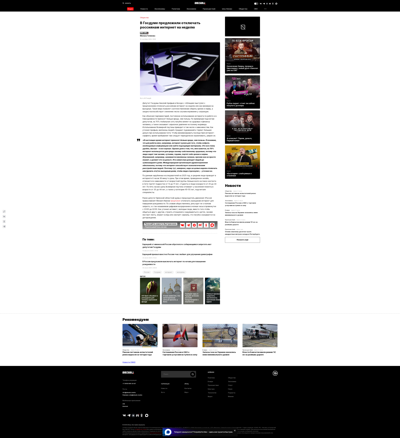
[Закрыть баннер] (234, 430)
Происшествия (209, 9)
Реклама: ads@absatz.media (132, 395)
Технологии (212, 393)
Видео (130, 9)
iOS (123, 404)
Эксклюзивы (159, 9)
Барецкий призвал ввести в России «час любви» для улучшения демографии (177, 254)
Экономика (191, 9)
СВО (256, 9)
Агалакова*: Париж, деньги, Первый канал (239, 139)
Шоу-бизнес (227, 9)
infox (143, 276)
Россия (146, 272)
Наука (230, 389)
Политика (176, 9)
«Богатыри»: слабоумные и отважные (239, 175)
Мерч (186, 392)
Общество (243, 9)
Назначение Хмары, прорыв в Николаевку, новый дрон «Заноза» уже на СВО (242, 68)
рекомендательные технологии (159, 433)
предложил (175, 201)
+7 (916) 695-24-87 (129, 383)
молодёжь (181, 272)
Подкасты (231, 393)
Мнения (231, 396)
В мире (227, 210)
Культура (211, 389)
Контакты (187, 388)
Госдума (157, 272)
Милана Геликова (147, 36)
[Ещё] (265, 9)
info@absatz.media (129, 392)
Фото (163, 392)
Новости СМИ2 (128, 362)
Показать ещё (242, 240)
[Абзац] (200, 3)
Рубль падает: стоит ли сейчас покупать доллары (241, 104)
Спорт (230, 385)
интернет (168, 272)
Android (125, 406)
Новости (144, 9)
